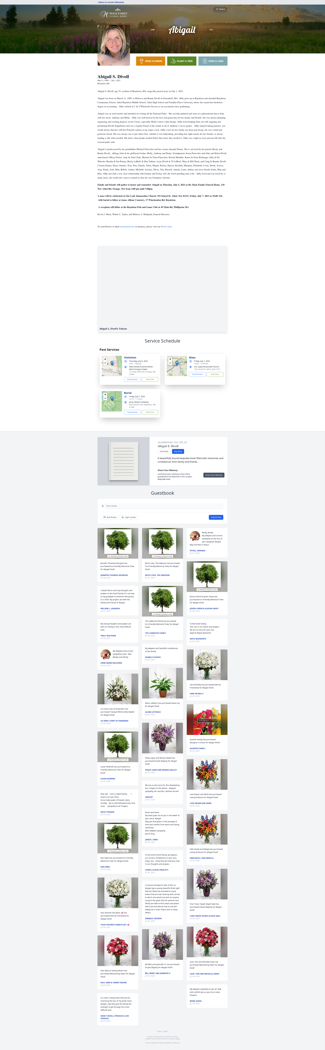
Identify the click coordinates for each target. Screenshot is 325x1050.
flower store (166, 226)
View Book (164, 451)
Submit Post (216, 517)
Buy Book (178, 451)
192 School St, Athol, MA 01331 (207, 369)
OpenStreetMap (165, 1043)
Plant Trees (150, 379)
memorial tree (128, 226)
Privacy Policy (155, 1039)
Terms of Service (169, 1039)
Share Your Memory (214, 475)
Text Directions (132, 379)
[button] (111, 363)
